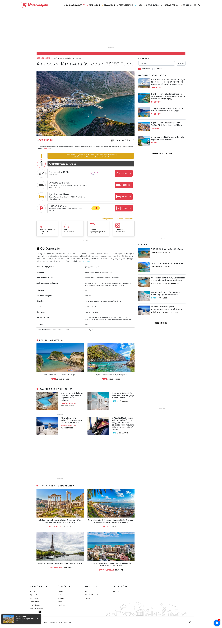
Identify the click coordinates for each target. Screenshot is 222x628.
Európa (60, 591)
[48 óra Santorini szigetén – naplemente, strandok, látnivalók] (47, 434)
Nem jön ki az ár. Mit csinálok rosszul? (117, 219)
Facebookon (46, 148)
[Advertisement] (111, 30)
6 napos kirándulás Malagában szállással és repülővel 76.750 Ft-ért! (111, 564)
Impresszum (34, 602)
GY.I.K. (87, 591)
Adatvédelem (35, 598)
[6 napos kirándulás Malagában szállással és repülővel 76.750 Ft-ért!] (111, 560)
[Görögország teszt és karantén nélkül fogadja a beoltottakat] (98, 409)
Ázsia (60, 595)
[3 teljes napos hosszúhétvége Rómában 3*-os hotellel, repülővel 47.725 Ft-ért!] (60, 517)
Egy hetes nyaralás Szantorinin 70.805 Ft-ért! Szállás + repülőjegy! (167, 124)
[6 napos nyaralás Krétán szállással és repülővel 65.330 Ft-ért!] (144, 145)
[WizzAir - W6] (95, 176)
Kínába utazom (170, 5)
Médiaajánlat (35, 605)
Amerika (61, 598)
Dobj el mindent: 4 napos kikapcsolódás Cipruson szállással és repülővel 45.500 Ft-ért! (111, 521)
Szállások (109, 5)
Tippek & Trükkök (91, 595)
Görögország (68, 403)
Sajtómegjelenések (37, 608)
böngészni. (105, 157)
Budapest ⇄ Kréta (59, 172)
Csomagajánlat (75, 4)
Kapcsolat (116, 591)
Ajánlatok (94, 5)
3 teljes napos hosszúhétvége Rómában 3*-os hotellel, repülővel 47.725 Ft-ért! (60, 521)
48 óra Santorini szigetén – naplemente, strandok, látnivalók (72, 420)
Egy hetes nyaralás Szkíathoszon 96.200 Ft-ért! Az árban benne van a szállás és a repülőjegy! (168, 96)
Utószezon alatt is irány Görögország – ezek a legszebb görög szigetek (72, 396)
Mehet (181, 63)
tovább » (86, 261)
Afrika (60, 602)
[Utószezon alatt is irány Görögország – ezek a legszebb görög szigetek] (47, 409)
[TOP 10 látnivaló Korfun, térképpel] (60, 371)
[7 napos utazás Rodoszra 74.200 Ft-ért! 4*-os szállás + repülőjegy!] (144, 116)
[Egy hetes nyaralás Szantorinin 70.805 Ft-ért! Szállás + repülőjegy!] (144, 130)
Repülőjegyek (126, 5)
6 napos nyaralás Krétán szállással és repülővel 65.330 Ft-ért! (168, 138)
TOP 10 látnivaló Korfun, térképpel (60, 374)
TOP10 (53, 379)
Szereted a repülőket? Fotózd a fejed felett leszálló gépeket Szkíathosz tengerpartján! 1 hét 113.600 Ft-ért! (168, 81)
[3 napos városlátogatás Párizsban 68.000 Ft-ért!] (60, 560)
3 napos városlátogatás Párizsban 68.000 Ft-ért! (60, 563)
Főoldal (32, 591)
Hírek (139, 5)
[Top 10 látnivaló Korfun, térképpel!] (111, 371)
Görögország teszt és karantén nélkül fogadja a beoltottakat (123, 395)
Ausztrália (61, 605)
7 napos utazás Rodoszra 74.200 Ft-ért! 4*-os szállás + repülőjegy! (167, 109)
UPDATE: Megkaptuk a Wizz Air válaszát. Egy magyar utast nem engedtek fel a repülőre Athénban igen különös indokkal (123, 424)
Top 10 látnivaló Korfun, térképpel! (111, 374)
